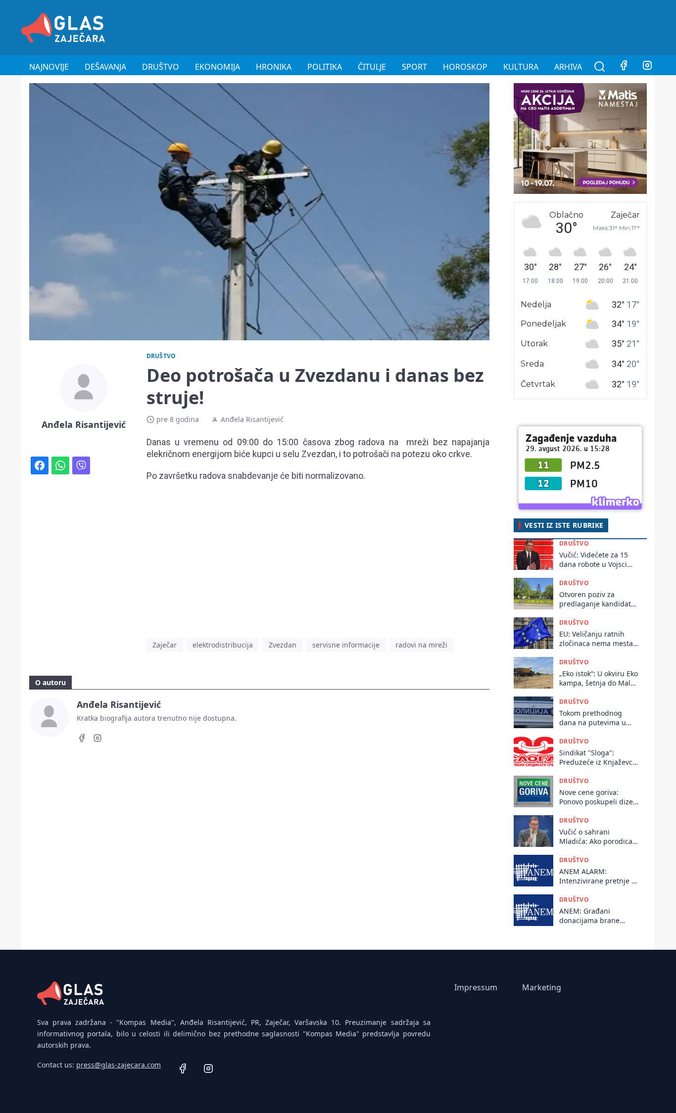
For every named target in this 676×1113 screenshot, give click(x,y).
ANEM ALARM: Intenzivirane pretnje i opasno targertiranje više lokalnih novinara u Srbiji (598, 876)
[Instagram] (647, 66)
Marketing (541, 987)
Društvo (160, 66)
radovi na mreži (421, 644)
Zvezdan (282, 644)
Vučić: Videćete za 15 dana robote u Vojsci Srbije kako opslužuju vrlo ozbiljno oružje (594, 559)
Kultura (520, 66)
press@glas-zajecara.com (118, 1064)
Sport (414, 66)
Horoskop (465, 66)
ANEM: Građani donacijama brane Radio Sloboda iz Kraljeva (589, 916)
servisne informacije (346, 644)
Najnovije (49, 66)
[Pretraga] (600, 67)
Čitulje (372, 66)
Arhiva (568, 66)
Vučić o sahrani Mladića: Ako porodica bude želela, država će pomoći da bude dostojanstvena (596, 836)
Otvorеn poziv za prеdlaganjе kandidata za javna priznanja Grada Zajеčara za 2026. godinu (597, 599)
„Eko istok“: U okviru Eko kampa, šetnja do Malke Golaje (598, 678)
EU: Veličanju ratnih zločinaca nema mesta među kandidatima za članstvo (596, 639)
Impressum (475, 987)
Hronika (273, 66)
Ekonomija (217, 66)
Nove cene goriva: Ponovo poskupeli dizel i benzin (597, 797)
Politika (324, 66)
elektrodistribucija (223, 644)
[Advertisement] (474, 26)
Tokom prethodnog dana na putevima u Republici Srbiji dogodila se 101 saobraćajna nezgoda (594, 718)
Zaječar (164, 644)
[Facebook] (623, 66)
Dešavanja (105, 66)
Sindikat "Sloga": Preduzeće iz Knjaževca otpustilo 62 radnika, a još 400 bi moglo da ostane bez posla (597, 757)
